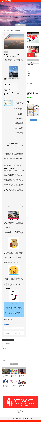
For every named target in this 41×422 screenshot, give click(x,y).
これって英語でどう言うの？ (32, 62)
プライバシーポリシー (30, 418)
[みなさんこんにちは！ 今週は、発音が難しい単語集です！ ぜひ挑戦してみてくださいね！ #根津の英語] (37, 107)
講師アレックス (30, 66)
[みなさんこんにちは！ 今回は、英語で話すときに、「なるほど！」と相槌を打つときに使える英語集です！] (37, 113)
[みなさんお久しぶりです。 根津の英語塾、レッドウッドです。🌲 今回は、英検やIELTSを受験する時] (30, 107)
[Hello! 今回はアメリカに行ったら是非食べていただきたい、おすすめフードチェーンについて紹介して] (30, 113)
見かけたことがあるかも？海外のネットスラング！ (13, 376)
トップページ (10, 418)
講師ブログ (29, 75)
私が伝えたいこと (8, 90)
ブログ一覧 (14, 418)
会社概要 (17, 418)
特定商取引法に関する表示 (22, 418)
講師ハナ (29, 71)
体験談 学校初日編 (8, 89)
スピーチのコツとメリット (31, 92)
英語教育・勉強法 (30, 64)
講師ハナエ (29, 73)
